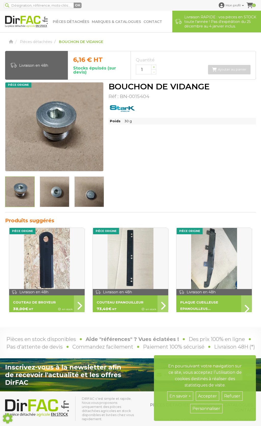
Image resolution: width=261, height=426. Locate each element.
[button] (231, 5)
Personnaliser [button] (206, 408)
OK (77, 5)
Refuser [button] (232, 396)
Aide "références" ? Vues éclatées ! (132, 339)
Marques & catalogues (116, 21)
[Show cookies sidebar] (8, 418)
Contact (152, 21)
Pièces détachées (71, 21)
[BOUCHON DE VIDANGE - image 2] (54, 191)
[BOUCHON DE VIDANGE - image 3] (89, 191)
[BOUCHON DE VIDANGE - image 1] (20, 191)
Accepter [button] (207, 396)
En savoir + (180, 396)
